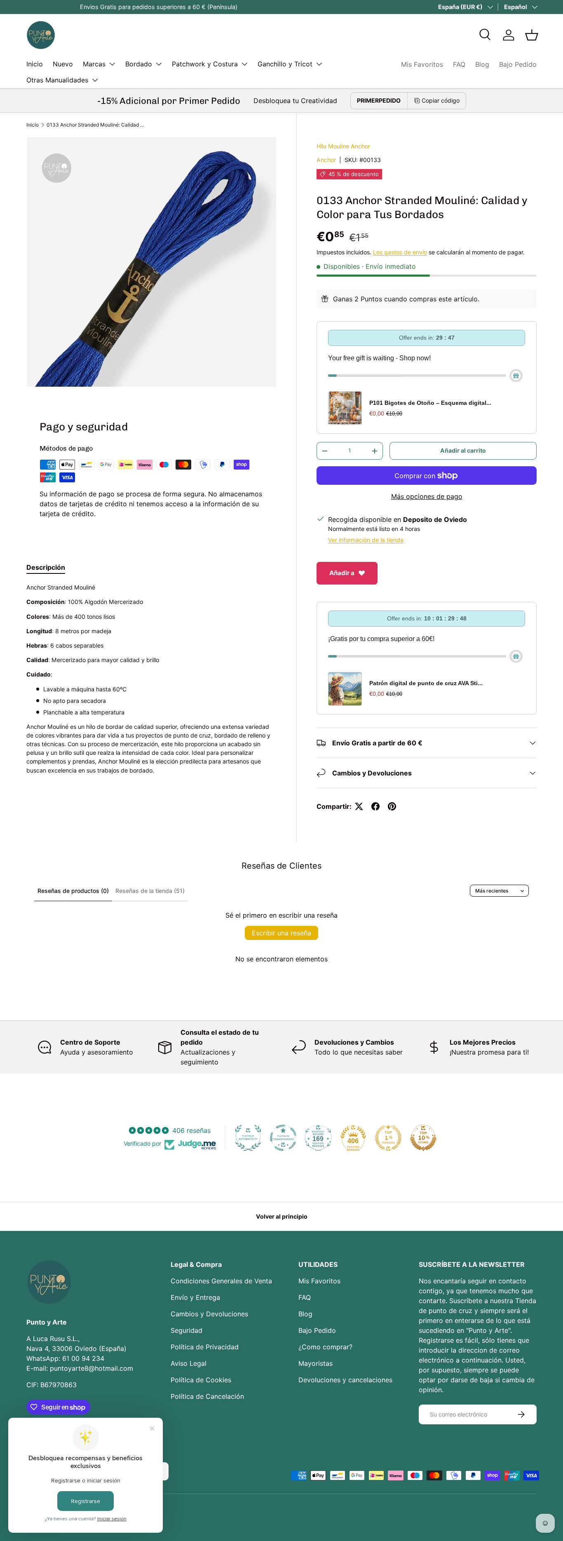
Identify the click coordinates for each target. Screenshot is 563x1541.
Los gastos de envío (400, 252)
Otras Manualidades (57, 80)
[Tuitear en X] (359, 806)
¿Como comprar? (325, 1347)
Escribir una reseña (281, 933)
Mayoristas (315, 1363)
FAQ (459, 64)
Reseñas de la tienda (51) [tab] (150, 890)
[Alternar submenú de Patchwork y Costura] (244, 64)
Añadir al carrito (463, 450)
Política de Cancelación (207, 1396)
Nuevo (63, 64)
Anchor (326, 159)
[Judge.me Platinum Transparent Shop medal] (283, 1138)
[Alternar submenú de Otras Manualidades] (95, 80)
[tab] (45, 567)
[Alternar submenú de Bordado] (159, 64)
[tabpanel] (151, 686)
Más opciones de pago (426, 496)
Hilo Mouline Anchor (343, 146)
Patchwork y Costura (205, 64)
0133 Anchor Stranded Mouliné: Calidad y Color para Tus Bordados (96, 125)
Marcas (94, 64)
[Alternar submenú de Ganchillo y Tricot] (319, 64)
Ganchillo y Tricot (285, 64)
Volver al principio (281, 1216)
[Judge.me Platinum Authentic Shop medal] (248, 1138)
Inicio (34, 64)
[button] (532, 35)
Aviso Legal (188, 1363)
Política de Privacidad (205, 1347)
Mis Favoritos (422, 64)
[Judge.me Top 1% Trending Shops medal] (388, 1138)
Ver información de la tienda (365, 539)
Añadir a (341, 573)
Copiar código (441, 100)
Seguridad (186, 1330)
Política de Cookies (201, 1380)
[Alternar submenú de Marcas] (112, 64)
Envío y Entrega (195, 1297)
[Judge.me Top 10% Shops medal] (423, 1138)
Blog (482, 64)
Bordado (138, 64)
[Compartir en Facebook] (375, 806)
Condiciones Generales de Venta (221, 1281)
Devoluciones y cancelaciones (345, 1380)
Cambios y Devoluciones (209, 1314)
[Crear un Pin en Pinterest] (392, 806)
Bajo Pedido (518, 64)
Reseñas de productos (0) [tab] (73, 890)
